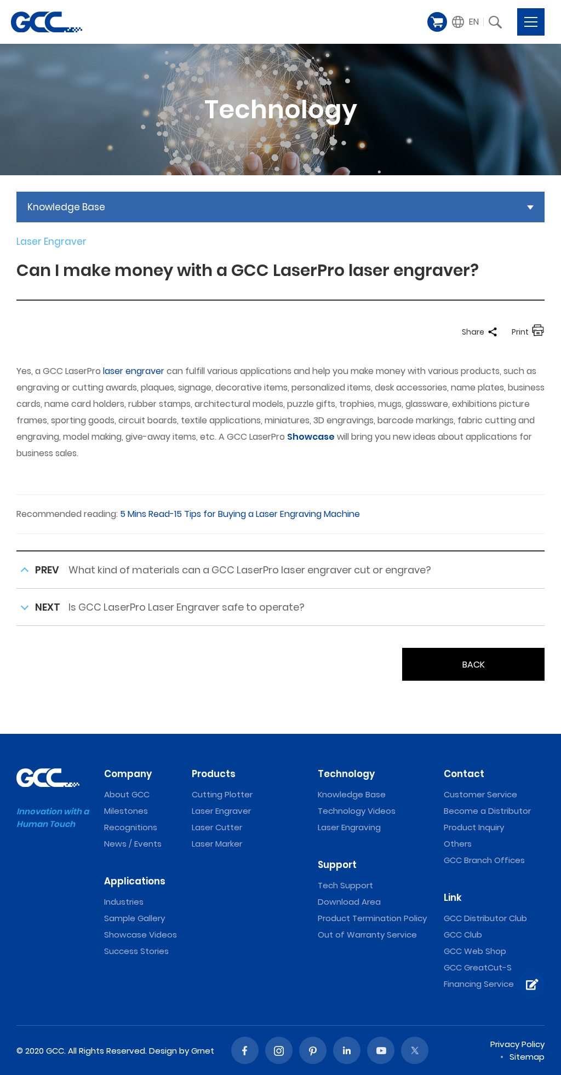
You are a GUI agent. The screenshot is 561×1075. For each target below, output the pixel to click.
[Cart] (437, 22)
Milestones (126, 811)
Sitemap (527, 1056)
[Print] (538, 332)
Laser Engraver (221, 811)
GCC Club (463, 934)
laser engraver (133, 371)
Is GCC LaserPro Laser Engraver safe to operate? (186, 607)
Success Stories (136, 951)
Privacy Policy (517, 1044)
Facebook (245, 1050)
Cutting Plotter (222, 794)
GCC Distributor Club (485, 918)
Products (214, 773)
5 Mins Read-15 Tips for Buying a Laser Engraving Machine (240, 514)
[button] (465, 22)
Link (453, 897)
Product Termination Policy (372, 918)
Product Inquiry (474, 827)
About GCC (127, 794)
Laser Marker (217, 843)
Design (163, 1050)
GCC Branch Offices (484, 860)
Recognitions (130, 827)
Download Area (349, 901)
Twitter (414, 1050)
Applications (134, 881)
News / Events (133, 843)
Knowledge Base (352, 794)
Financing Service (479, 984)
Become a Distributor (487, 811)
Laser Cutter (217, 827)
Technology (346, 773)
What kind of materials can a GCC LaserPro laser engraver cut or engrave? (249, 570)
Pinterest (313, 1050)
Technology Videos (357, 811)
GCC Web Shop (475, 951)
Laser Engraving (349, 827)
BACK (473, 664)
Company (128, 773)
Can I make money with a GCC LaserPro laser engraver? (46, 22)
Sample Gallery (134, 918)
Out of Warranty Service (367, 934)
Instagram (279, 1050)
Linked (346, 1050)
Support (337, 864)
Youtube (380, 1050)
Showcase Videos (140, 934)
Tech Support (345, 885)
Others (458, 843)
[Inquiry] (531, 984)
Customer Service (480, 794)
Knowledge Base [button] (66, 207)
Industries (124, 901)
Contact (464, 773)
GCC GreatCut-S (478, 967)
